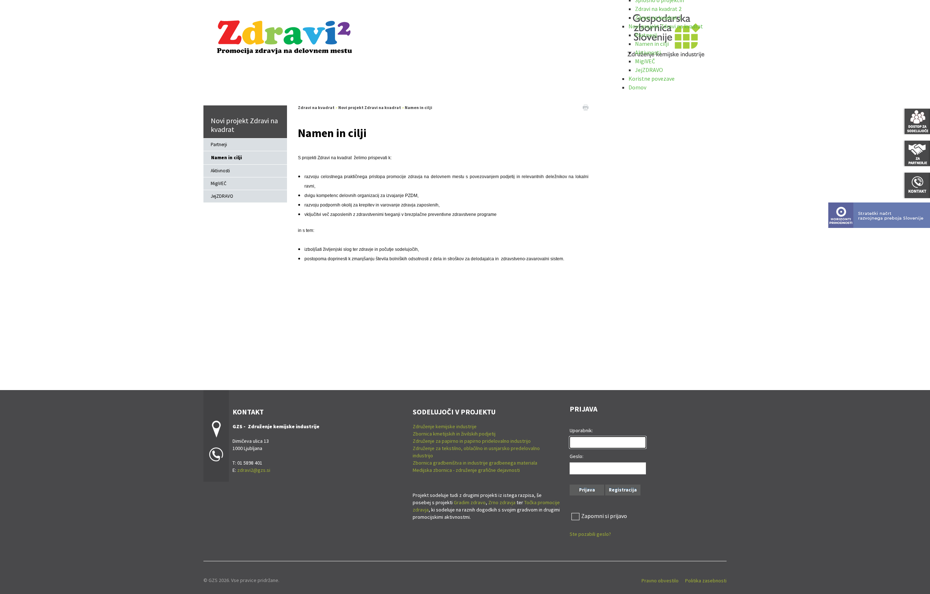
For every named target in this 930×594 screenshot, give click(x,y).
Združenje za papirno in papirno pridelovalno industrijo (472, 441)
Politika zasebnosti (706, 580)
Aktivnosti (648, 52)
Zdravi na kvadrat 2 (658, 8)
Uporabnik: (581, 430)
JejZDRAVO (649, 69)
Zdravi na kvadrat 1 (658, 17)
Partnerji (646, 35)
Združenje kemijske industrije (445, 426)
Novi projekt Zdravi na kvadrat (665, 26)
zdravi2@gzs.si (253, 470)
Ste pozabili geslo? (590, 534)
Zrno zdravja (501, 502)
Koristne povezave (651, 78)
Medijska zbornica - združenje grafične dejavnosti (466, 470)
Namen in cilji (652, 43)
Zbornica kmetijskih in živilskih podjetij (454, 433)
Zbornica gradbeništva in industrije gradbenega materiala (475, 462)
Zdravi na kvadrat (316, 107)
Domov (637, 87)
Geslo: (576, 456)
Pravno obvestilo (660, 580)
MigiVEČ (645, 61)
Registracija (623, 490)
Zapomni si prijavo (604, 515)
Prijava (587, 490)
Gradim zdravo (470, 502)
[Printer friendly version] (586, 107)
